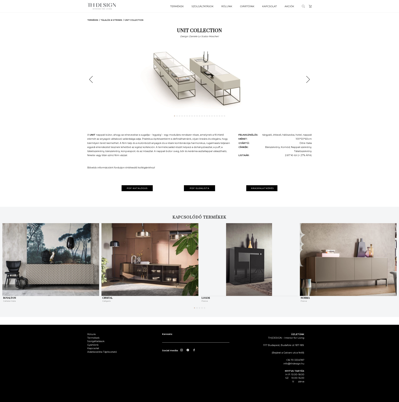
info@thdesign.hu (294, 363)
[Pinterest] (188, 350)
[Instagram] (181, 350)
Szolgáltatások (203, 6)
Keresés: (167, 334)
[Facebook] (194, 350)
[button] (91, 79)
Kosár (310, 6)
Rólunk (226, 6)
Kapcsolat (269, 6)
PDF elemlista (199, 188)
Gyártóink (247, 6)
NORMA (305, 297)
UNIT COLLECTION (134, 20)
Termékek (177, 6)
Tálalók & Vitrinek (111, 20)
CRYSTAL (107, 297)
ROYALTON (9, 297)
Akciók (289, 6)
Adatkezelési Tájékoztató (102, 351)
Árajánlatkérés (262, 188)
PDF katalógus (137, 188)
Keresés (303, 6)
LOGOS (206, 297)
